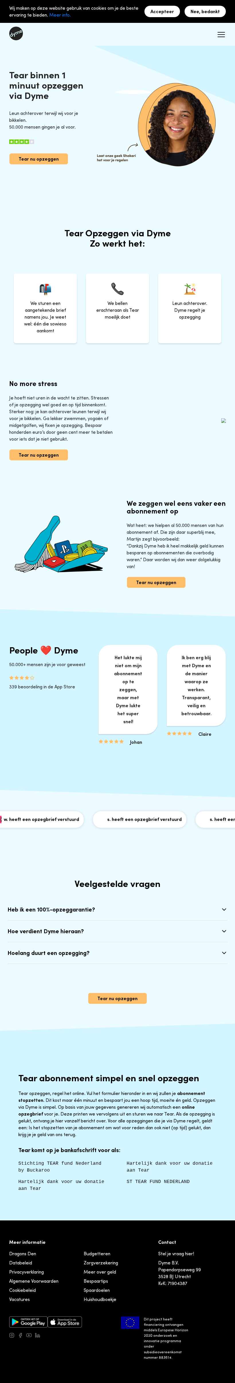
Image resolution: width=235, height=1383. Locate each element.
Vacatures (19, 1299)
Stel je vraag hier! (176, 1253)
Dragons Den (22, 1253)
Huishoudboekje (100, 1299)
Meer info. (60, 15)
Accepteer (162, 11)
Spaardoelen (97, 1290)
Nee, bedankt (205, 11)
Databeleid (20, 1263)
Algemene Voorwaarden (33, 1281)
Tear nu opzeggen (39, 159)
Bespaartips (96, 1281)
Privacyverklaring (26, 1272)
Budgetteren (97, 1253)
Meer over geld (100, 1272)
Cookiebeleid (22, 1290)
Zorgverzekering (101, 1263)
